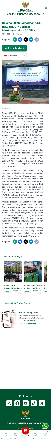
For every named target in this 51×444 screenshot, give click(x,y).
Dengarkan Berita (16, 48)
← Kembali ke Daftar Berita (16, 303)
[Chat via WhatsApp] (45, 426)
